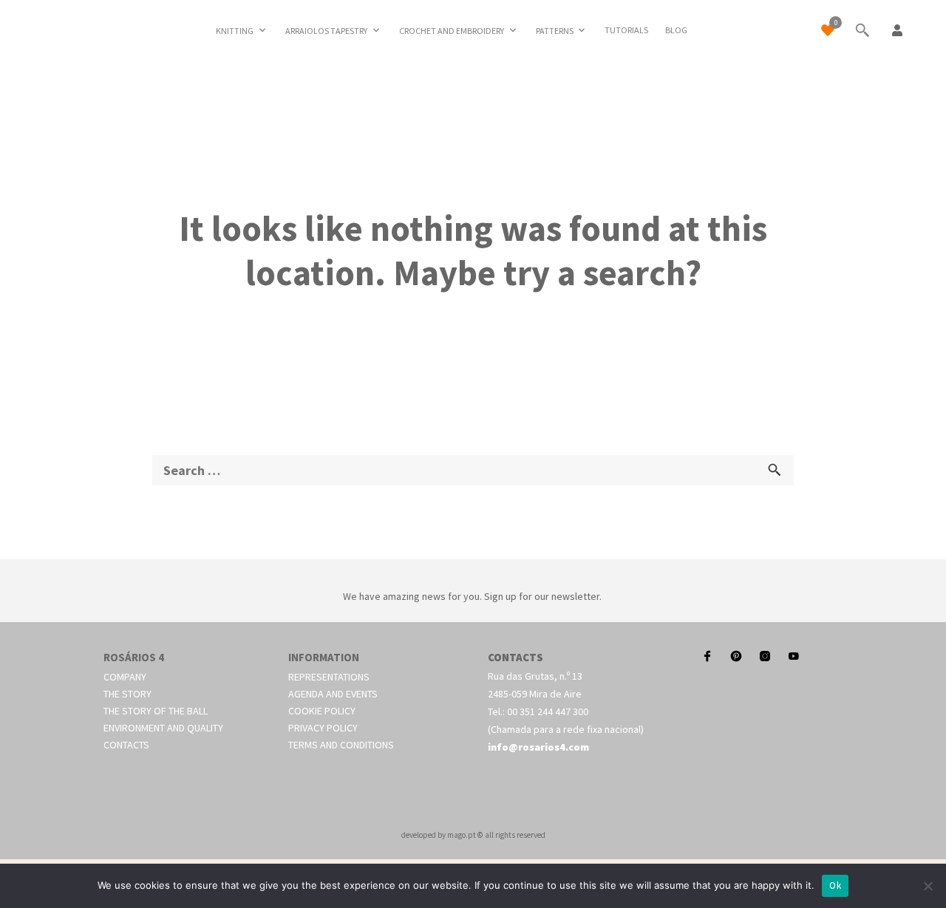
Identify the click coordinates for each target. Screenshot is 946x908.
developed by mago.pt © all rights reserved (473, 835)
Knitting (234, 30)
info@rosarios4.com (538, 747)
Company (124, 676)
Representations (329, 676)
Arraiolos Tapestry (326, 30)
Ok (835, 885)
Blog (676, 29)
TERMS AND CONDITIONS (341, 744)
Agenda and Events (333, 693)
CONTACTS (126, 744)
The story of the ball (155, 710)
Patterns (555, 30)
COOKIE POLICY (321, 710)
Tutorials (626, 29)
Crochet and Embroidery (451, 30)
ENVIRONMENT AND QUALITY (163, 727)
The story (127, 693)
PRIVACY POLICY (323, 727)
